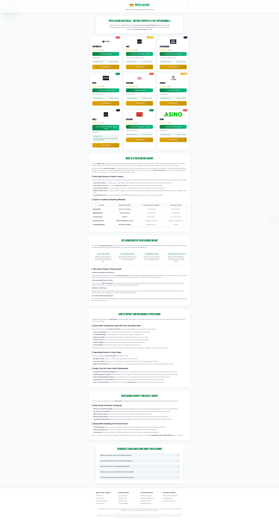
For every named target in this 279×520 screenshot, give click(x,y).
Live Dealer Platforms (123, 503)
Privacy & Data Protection (169, 500)
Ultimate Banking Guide (146, 495)
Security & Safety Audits (101, 500)
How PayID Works (100, 498)
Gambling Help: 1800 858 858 (170, 495)
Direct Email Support (168, 498)
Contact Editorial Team (146, 503)
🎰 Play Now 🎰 (106, 67)
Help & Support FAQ (145, 500)
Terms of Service (100, 503)
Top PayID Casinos (122, 495)
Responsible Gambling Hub (147, 498)
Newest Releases (122, 498)
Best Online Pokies (122, 500)
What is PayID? (99, 495)
